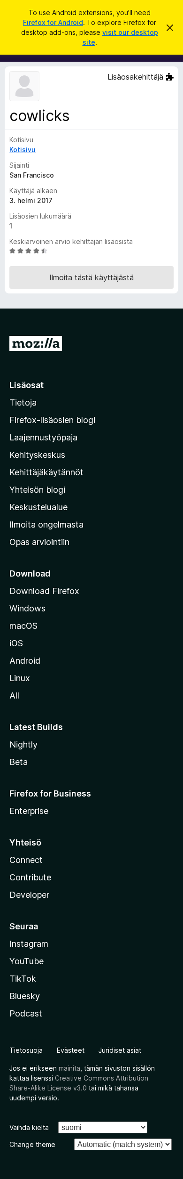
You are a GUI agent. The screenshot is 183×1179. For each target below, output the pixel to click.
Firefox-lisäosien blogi (52, 420)
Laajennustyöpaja (43, 437)
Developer (29, 895)
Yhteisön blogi (37, 490)
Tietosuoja (26, 1050)
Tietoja (23, 402)
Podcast (25, 1013)
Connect (26, 860)
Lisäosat (26, 385)
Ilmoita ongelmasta (46, 524)
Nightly (23, 744)
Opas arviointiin (39, 542)
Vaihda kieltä (29, 1127)
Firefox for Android (53, 22)
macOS (23, 626)
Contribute (30, 877)
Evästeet (70, 1050)
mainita (69, 1068)
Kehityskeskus (37, 455)
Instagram (28, 944)
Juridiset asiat (120, 1050)
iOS (16, 643)
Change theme (32, 1144)
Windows (27, 608)
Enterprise (28, 811)
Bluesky (24, 996)
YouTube (26, 961)
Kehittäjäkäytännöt (46, 472)
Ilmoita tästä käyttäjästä (91, 277)
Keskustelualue (38, 507)
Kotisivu (22, 150)
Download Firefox (44, 591)
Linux (19, 678)
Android (24, 661)
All (14, 695)
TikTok (22, 979)
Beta (18, 762)
